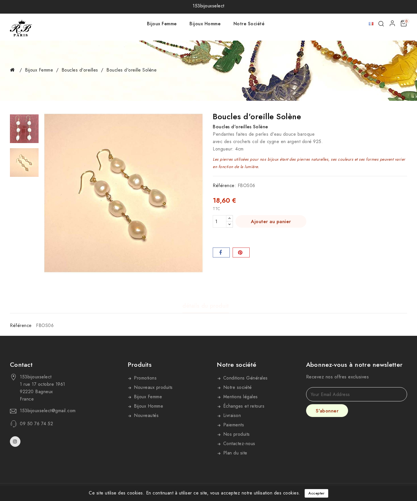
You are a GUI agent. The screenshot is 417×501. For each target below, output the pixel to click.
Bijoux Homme (204, 23)
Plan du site (234, 453)
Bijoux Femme (162, 23)
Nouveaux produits (152, 387)
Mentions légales (240, 396)
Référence (21, 325)
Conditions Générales (245, 378)
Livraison (231, 415)
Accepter (316, 493)
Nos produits (236, 434)
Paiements (233, 425)
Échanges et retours (243, 406)
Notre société (249, 23)
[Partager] (221, 252)
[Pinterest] (241, 252)
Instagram (16, 441)
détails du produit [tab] (205, 306)
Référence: (224, 185)
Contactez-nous (238, 443)
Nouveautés (145, 415)
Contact (21, 364)
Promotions (144, 378)
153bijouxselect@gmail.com (48, 411)
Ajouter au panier (271, 221)
